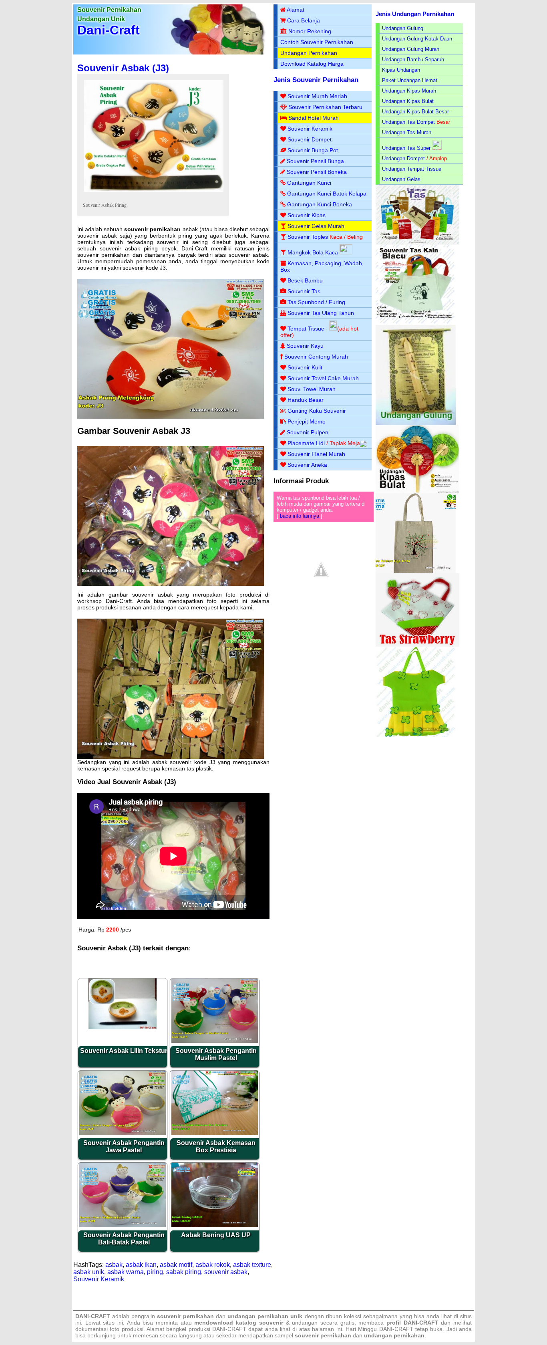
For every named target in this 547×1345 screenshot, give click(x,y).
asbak (114, 1264)
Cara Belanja (303, 20)
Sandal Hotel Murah (313, 118)
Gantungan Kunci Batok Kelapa (326, 193)
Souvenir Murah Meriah (317, 96)
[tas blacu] (416, 323)
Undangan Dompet (403, 158)
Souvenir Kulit (305, 367)
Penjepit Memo (307, 421)
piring (155, 1271)
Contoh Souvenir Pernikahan (316, 42)
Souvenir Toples (308, 237)
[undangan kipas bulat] (417, 491)
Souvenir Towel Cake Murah (323, 378)
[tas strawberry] (417, 645)
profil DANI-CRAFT (412, 1322)
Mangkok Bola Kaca (314, 252)
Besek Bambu (305, 280)
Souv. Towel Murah (312, 389)
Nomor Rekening (309, 31)
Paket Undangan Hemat (409, 80)
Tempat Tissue (306, 328)
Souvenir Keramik (98, 1279)
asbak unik (88, 1271)
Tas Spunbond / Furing (316, 302)
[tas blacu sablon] (416, 572)
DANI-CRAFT (396, 1329)
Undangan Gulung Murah (410, 49)
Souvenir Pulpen (307, 432)
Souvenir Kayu (305, 346)
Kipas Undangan (401, 70)
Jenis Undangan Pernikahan (415, 13)
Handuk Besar (306, 400)
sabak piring (183, 1271)
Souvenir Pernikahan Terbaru (325, 107)
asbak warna (125, 1271)
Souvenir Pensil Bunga (315, 161)
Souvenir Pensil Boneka (317, 172)
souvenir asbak (225, 1271)
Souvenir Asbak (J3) (123, 68)
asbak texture (252, 1264)
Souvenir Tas (304, 291)
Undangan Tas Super (406, 148)
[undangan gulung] (416, 423)
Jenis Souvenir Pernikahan (316, 80)
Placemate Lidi (306, 443)
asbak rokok (212, 1264)
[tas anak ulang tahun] (416, 735)
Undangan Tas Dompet (408, 122)
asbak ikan (141, 1264)
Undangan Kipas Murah (409, 91)
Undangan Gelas (401, 179)
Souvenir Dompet (310, 139)
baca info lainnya (299, 516)
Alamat (295, 9)
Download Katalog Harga (312, 63)
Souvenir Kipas (307, 215)
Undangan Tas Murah (406, 132)
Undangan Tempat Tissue (411, 169)
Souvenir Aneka (307, 465)
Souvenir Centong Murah (316, 356)
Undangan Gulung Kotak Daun (417, 39)
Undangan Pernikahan (308, 53)
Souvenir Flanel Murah (316, 454)
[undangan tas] (417, 243)
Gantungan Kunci (309, 182)
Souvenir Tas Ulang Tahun (321, 313)
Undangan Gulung (402, 28)
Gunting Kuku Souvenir (317, 410)
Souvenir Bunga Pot (313, 150)
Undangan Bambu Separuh (413, 59)
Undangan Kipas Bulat (408, 101)
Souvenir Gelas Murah (316, 226)
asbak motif (176, 1264)
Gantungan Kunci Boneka (319, 204)
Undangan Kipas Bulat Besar (415, 112)
